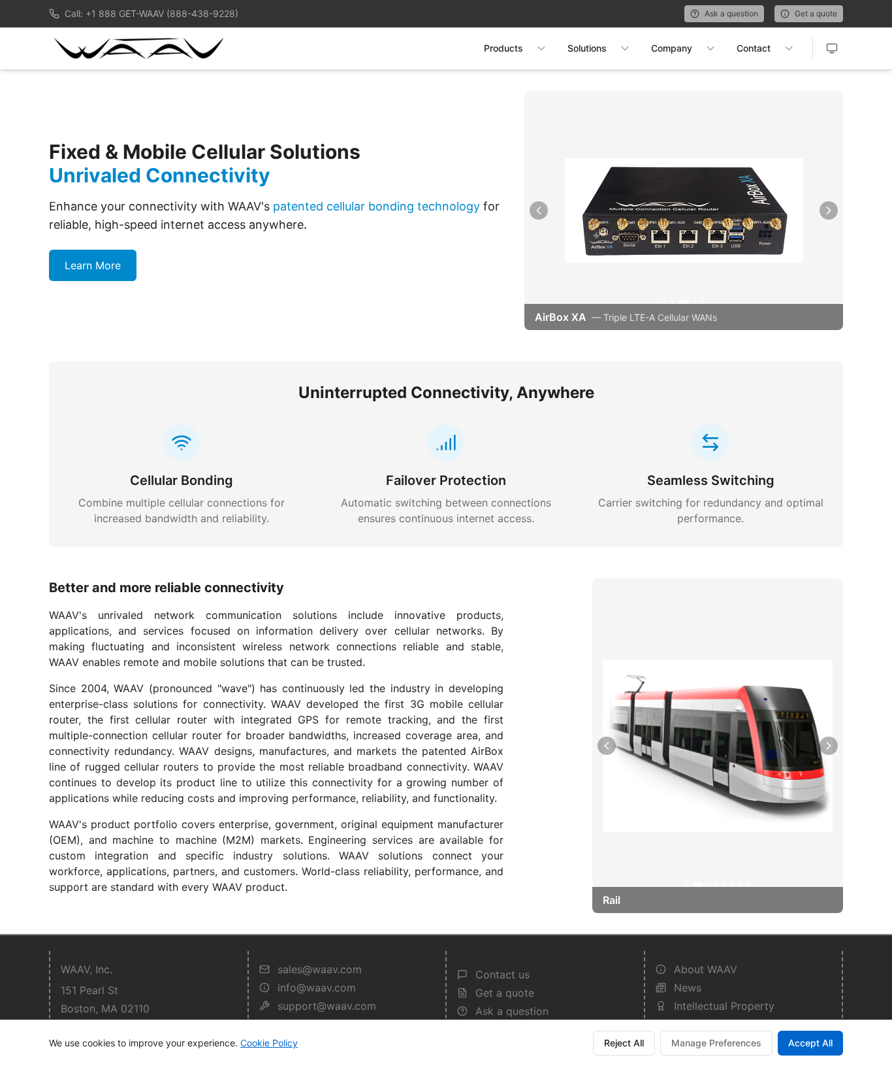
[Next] (829, 210)
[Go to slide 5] (703, 302)
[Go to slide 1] (665, 302)
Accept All (810, 1042)
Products (503, 48)
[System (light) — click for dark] (832, 48)
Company (671, 48)
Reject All (624, 1042)
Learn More (93, 265)
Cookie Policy (269, 1042)
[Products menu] (541, 48)
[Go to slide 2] (673, 302)
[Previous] (539, 210)
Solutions (587, 48)
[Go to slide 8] (748, 885)
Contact (754, 48)
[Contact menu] (789, 48)
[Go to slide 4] (695, 302)
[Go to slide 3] (683, 302)
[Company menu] (710, 48)
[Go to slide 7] (740, 885)
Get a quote (816, 13)
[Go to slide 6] (733, 885)
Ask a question (731, 13)
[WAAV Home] (139, 48)
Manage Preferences (716, 1042)
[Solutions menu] (625, 48)
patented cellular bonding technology (376, 206)
